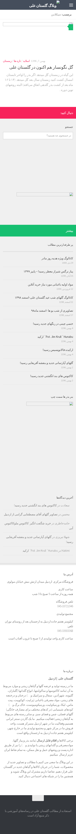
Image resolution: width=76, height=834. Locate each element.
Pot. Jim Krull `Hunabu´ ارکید (55, 337)
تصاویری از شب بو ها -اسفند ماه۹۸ (52, 310)
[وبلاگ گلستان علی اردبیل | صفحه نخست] (39, 5)
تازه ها (17, 61)
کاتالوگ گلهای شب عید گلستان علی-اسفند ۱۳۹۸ (44, 297)
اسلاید (26, 61)
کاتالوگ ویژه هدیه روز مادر (57, 258)
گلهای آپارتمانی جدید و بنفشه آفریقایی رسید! (46, 363)
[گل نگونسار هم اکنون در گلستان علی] (38, 38)
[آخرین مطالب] (20, 250)
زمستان (7, 61)
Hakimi (66, 550)
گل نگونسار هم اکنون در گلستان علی (41, 67)
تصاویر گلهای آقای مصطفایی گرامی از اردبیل (30, 514)
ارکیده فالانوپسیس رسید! (58, 350)
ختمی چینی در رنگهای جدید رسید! (53, 323)
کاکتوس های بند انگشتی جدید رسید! (51, 376)
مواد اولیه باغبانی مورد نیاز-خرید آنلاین (50, 284)
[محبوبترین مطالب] (55, 250)
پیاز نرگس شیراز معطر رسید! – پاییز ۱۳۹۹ (48, 271)
